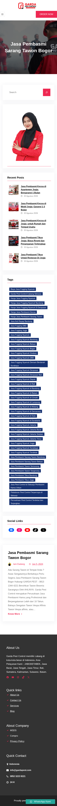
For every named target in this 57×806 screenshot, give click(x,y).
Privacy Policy (17, 741)
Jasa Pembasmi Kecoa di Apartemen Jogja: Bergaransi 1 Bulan (33, 189)
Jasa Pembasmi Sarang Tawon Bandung (28, 457)
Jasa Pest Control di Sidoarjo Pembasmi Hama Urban (27, 486)
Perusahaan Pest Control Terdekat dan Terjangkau (27, 502)
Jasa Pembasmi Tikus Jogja (22, 480)
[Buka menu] (2, 14)
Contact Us (15, 700)
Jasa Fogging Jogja (19, 330)
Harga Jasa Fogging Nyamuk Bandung (27, 303)
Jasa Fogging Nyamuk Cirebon (24, 353)
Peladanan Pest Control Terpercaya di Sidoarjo (26, 494)
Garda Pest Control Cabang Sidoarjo (26, 294)
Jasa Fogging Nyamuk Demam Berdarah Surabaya (28, 364)
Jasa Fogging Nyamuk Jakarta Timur (26, 439)
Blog (12, 711)
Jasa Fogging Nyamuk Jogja (22, 443)
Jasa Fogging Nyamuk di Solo (23, 416)
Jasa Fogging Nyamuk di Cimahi (24, 398)
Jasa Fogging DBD (18, 326)
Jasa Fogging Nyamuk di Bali (23, 384)
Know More (14, 614)
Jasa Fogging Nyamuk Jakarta (23, 425)
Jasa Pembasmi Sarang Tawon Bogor (28, 555)
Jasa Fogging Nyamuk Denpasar (24, 370)
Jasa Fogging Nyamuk (20, 335)
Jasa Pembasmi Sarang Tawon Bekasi (27, 462)
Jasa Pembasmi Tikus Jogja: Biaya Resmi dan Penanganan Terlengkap (33, 240)
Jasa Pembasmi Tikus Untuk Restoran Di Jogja (33, 256)
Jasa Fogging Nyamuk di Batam (24, 393)
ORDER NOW (46, 14)
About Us (14, 695)
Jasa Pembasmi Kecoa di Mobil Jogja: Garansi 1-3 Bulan (33, 206)
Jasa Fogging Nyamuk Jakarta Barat (26, 430)
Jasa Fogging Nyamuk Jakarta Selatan (27, 434)
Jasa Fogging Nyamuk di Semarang (26, 411)
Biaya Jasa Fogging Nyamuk (23, 289)
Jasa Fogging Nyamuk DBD (22, 358)
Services (14, 705)
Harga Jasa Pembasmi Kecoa (23, 312)
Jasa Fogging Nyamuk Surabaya (24, 448)
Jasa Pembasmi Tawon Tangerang (25, 471)
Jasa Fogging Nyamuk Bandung (24, 339)
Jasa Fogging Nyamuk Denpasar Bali (26, 375)
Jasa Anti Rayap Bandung (21, 321)
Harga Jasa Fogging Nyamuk (23, 298)
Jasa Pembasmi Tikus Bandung (24, 475)
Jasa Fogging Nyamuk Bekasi (23, 344)
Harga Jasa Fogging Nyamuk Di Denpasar (28, 307)
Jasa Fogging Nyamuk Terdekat (24, 452)
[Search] (46, 92)
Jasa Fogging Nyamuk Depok (23, 379)
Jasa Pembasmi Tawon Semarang (25, 466)
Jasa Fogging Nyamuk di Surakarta (25, 420)
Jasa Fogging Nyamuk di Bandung (25, 388)
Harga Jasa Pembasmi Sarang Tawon (26, 317)
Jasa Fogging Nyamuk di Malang (24, 407)
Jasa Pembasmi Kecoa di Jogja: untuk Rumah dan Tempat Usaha (33, 223)
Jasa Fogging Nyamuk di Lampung (25, 402)
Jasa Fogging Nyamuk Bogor (23, 349)
